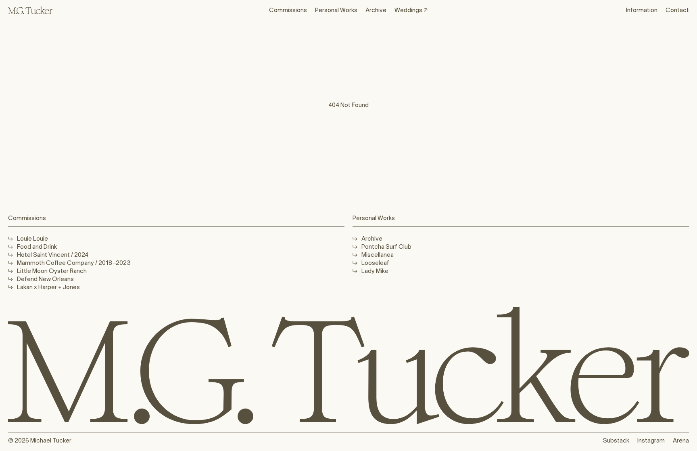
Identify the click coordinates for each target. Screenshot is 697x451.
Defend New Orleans (45, 278)
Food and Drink (37, 246)
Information (641, 9)
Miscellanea (377, 254)
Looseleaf (375, 262)
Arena (681, 440)
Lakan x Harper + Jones (48, 286)
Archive (375, 9)
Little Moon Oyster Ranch (52, 270)
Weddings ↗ (411, 9)
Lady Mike (374, 270)
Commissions (288, 9)
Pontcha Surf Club (386, 246)
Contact (677, 9)
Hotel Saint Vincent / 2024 (52, 254)
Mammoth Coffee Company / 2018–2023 (74, 262)
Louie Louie (32, 238)
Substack (616, 440)
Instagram (651, 440)
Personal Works (336, 9)
